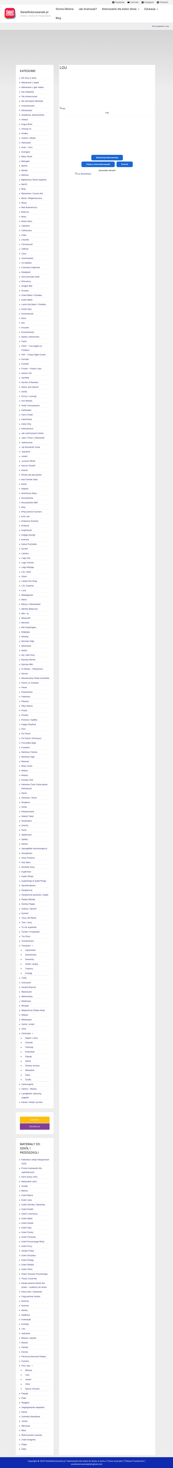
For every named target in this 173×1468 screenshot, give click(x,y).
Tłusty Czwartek (29, 1278)
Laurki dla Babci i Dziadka (33, 304)
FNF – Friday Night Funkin (33, 354)
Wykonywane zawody (31, 1435)
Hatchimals (26, 419)
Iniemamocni (27, 428)
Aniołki (24, 1186)
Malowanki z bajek (30, 82)
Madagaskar (27, 595)
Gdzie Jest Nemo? (30, 387)
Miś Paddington (28, 627)
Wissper (25, 1006)
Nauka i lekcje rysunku (32, 1102)
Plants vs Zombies (30, 683)
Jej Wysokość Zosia (30, 447)
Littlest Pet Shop (29, 581)
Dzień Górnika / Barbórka (33, 1204)
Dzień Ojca (26, 309)
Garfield (25, 378)
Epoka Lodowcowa (30, 337)
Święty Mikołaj (28, 899)
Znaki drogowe (28, 1439)
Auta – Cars (26, 147)
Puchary (25, 1361)
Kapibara (25, 1315)
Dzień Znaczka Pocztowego (34, 1274)
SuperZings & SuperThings (33, 881)
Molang (24, 636)
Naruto (24, 673)
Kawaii (24, 470)
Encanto (25, 327)
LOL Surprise (27, 586)
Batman (25, 175)
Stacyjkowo (26, 853)
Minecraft (25, 618)
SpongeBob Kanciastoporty (34, 848)
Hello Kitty (26, 424)
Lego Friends (27, 562)
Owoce (24, 1352)
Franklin (25, 364)
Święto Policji (27, 1251)
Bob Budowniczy (29, 207)
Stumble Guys (28, 867)
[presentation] (138, 8)
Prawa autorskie (115, 1461)
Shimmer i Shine (29, 798)
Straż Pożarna (28, 858)
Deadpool (25, 272)
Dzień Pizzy (26, 1246)
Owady (24, 1347)
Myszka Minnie (28, 659)
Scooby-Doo (27, 780)
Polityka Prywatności (134, 1461)
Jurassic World (28, 461)
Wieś (23, 1430)
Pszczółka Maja (28, 743)
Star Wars (26, 862)
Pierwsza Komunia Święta (33, 1356)
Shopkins (25, 802)
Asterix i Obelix (28, 138)
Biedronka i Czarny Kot (32, 193)
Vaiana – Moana (29, 1089)
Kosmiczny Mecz (29, 493)
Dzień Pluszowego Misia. (33, 1241)
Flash (23, 341)
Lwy (23, 1329)
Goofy (24, 391)
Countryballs (27, 258)
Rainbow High (28, 757)
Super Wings (27, 876)
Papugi (28, 1056)
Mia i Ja (25, 613)
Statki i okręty (31, 964)
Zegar (24, 1444)
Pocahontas (27, 692)
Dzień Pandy (27, 1232)
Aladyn (24, 119)
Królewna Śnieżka (29, 521)
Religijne (25, 1402)
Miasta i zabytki (28, 1338)
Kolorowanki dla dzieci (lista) (119, 8)
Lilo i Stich (26, 572)
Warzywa (25, 1426)
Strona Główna (64, 8)
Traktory (29, 968)
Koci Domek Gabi (29, 479)
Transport (26, 945)
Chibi (23, 235)
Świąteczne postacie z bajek (34, 895)
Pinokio (24, 715)
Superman (26, 872)
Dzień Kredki (27, 1209)
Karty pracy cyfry (29, 1177)
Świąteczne (26, 890)
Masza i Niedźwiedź (30, 604)
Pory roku (25, 1365)
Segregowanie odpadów (32, 1407)
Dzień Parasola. (28, 1237)
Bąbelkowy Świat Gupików (33, 180)
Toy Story (25, 936)
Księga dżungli (28, 535)
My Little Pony (28, 655)
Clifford (24, 249)
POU (23, 729)
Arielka (24, 133)
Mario (24, 599)
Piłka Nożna (27, 706)
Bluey (24, 203)
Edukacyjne (26, 110)
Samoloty (29, 959)
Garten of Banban (29, 382)
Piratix (24, 710)
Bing (23, 189)
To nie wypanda (28, 927)
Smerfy (24, 825)
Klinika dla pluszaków (31, 475)
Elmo (23, 318)
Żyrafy (28, 1079)
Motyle (24, 1342)
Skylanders (26, 821)
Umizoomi (26, 982)
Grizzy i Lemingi (28, 396)
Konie (24, 484)
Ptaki (23, 1398)
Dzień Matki (26, 300)
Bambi (24, 166)
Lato (27, 1375)
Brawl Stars (26, 221)
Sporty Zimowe (32, 1389)
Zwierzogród (27, 1084)
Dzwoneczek (27, 314)
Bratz (23, 216)
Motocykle (26, 646)
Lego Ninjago (27, 567)
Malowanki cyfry (29, 1181)
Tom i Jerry (26, 922)
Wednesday (27, 996)
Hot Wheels (26, 401)
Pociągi (28, 973)
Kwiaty (24, 1310)
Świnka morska (32, 1065)
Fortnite (25, 359)
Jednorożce (26, 442)
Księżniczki (26, 530)
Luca (23, 590)
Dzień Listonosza (29, 1214)
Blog (58, 18)
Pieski (24, 687)
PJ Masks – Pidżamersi (32, 669)
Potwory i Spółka (29, 720)
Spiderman (26, 835)
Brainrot (25, 212)
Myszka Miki (27, 664)
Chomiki (25, 240)
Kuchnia (25, 539)
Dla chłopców (27, 92)
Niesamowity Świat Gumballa (35, 678)
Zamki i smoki (27, 1024)
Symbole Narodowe (30, 1416)
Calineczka (26, 230)
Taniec (24, 1421)
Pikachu (25, 701)
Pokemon (25, 696)
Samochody (30, 955)
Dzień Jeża (26, 1200)
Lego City (25, 558)
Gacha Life (26, 373)
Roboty (24, 775)
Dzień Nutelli (27, 1223)
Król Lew (25, 516)
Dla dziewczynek (29, 96)
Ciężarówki (30, 950)
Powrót (124, 164)
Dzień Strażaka (28, 1255)
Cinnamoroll (27, 244)
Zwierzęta (26, 1033)
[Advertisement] (86, 46)
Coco (23, 253)
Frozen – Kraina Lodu (31, 368)
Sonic (24, 830)
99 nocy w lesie (28, 78)
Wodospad (26, 1019)
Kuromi (24, 549)
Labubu (25, 553)
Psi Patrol (25, 733)
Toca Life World (28, 918)
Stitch (24, 576)
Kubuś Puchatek (29, 544)
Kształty (25, 1324)
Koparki (24, 488)
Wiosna (28, 1370)
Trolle (24, 978)
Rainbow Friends (29, 752)
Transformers (27, 941)
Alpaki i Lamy (31, 1038)
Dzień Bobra (27, 1195)
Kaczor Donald (28, 465)
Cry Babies (26, 263)
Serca (24, 793)
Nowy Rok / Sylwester (31, 1292)
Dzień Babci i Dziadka (31, 295)
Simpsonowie (27, 811)
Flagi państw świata (30, 1296)
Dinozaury (26, 281)
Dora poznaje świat (30, 277)
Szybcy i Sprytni (28, 909)
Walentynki (26, 992)
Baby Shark (26, 156)
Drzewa (25, 290)
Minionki (25, 622)
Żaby (27, 1075)
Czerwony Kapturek (30, 267)
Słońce (24, 844)
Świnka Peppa (28, 904)
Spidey (24, 839)
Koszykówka (27, 498)
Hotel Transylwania (30, 405)
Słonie (28, 1061)
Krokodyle (30, 1052)
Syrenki (24, 913)
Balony (24, 1191)
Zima (23, 1029)
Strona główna (158, 26)
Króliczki (25, 525)
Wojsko (24, 1015)
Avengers (25, 152)
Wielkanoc (26, 1001)
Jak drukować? (88, 8)
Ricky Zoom (26, 766)
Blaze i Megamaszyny (31, 198)
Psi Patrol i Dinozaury (31, 738)
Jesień (24, 456)
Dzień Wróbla (27, 1264)
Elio (23, 323)
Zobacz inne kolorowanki (98, 164)
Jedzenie (25, 452)
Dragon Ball (26, 286)
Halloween (26, 410)
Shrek (24, 807)
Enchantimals (27, 332)
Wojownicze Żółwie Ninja (33, 1010)
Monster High (27, 641)
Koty (23, 507)
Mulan (24, 650)
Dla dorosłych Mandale (32, 101)
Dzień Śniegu (27, 1260)
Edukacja (149, 8)
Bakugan (25, 161)
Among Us (26, 129)
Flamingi (29, 1047)
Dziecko (34, 1120)
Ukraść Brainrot (28, 987)
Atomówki (26, 143)
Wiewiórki (29, 1070)
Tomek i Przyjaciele (30, 932)
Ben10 (24, 184)
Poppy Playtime (28, 724)
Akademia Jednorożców (32, 115)
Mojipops (25, 632)
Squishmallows (28, 885)
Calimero (25, 226)
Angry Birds (26, 124)
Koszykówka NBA (29, 502)
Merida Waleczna (29, 609)
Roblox (24, 770)
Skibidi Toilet (27, 816)
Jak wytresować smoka (32, 433)
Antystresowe (27, 106)
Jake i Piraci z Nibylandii (32, 438)
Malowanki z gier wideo (32, 87)
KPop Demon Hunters (31, 512)
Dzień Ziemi (26, 1269)
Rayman (25, 761)
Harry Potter (27, 415)
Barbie (24, 170)
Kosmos (25, 1301)
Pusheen (25, 747)
